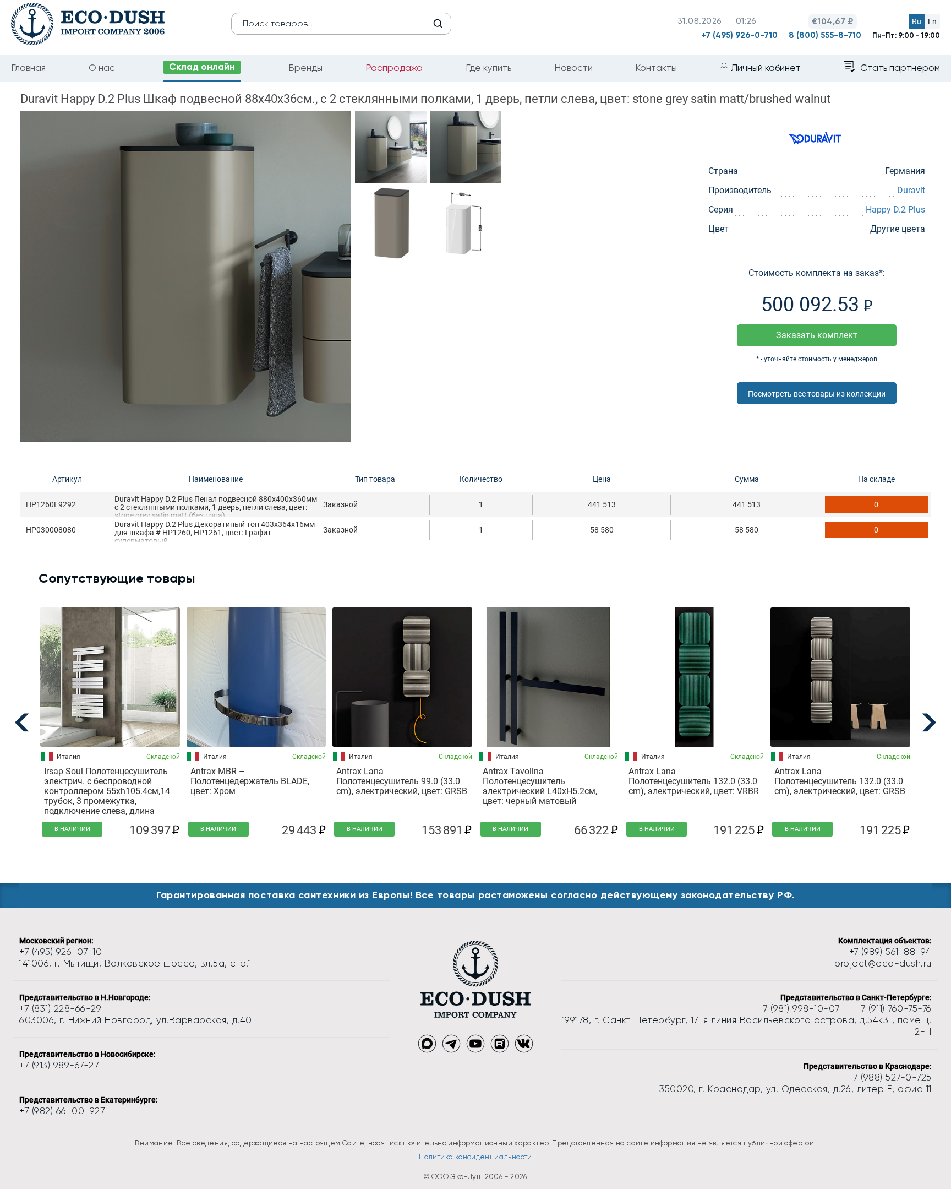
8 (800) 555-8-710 (825, 35)
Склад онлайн (202, 66)
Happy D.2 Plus (895, 209)
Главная (28, 67)
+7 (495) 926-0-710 (739, 35)
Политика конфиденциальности (475, 1157)
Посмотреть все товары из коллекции (817, 393)
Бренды (305, 67)
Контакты (656, 67)
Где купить (488, 67)
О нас (102, 67)
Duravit (911, 190)
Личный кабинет (766, 67)
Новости (573, 67)
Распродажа (394, 67)
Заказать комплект (816, 335)
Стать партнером (900, 67)
